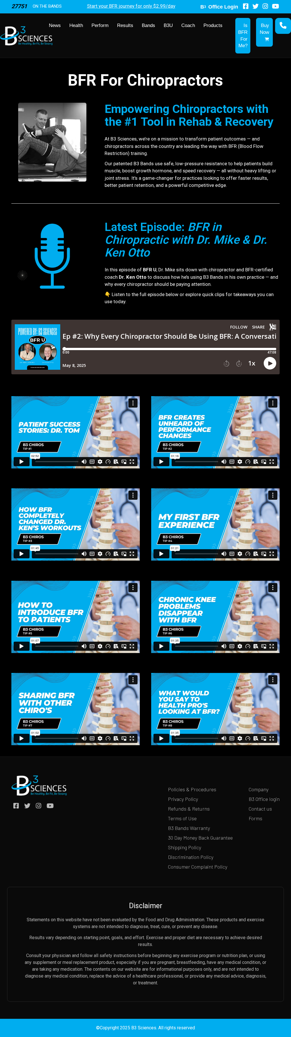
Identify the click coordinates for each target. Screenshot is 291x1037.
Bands (148, 25)
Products (213, 25)
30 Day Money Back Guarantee (200, 837)
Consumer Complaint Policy (197, 867)
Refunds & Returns (189, 808)
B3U (168, 25)
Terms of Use (182, 818)
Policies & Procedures (192, 789)
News (55, 25)
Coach (188, 25)
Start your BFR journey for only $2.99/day (131, 6)
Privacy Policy (183, 799)
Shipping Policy (184, 847)
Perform (100, 25)
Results (125, 25)
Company (259, 789)
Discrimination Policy (190, 857)
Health (76, 25)
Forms (255, 818)
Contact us (260, 808)
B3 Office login (264, 799)
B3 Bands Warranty (189, 828)
